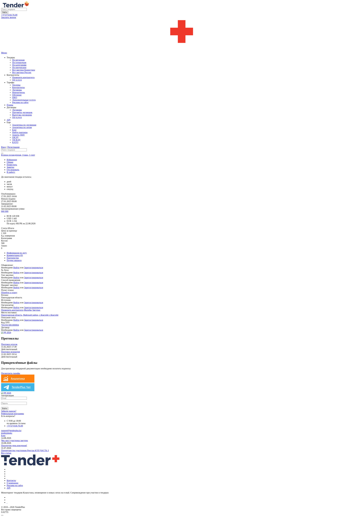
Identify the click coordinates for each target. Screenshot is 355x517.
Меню (4, 53)
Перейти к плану (9, 292)
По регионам (18, 60)
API (8, 120)
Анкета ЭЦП (18, 135)
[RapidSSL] (180, 502)
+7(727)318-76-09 (9, 15)
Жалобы (28, 310)
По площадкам (19, 62)
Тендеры (16, 85)
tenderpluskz (6, 433)
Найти (4, 12)
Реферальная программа (12, 413)
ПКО (14, 97)
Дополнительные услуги (24, 100)
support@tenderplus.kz (11, 430)
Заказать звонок (8, 17)
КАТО (15, 142)
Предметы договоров (22, 112)
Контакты (11, 480)
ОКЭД (15, 137)
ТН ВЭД (16, 140)
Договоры (17, 90)
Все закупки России (21, 72)
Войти (16, 267)
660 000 (4, 211)
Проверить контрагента (23, 77)
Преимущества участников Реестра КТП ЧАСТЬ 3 (25, 450)
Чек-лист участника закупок (14, 440)
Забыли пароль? (8, 411)
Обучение (16, 95)
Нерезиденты (18, 92)
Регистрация (13, 147)
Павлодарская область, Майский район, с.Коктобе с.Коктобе (29, 315)
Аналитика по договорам (24, 125)
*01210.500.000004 (10, 325)
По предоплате (19, 67)
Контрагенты (18, 87)
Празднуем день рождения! (14, 445)
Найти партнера (19, 132)
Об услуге (17, 80)
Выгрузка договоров (22, 115)
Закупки (36, 310)
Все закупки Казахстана (23, 70)
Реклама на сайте (20, 102)
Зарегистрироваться (33, 267)
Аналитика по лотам (22, 127)
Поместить (12, 165)
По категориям (19, 65)
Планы (10, 105)
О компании (12, 483)
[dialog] (177, 514)
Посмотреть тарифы (10, 373)
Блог (14, 130)
